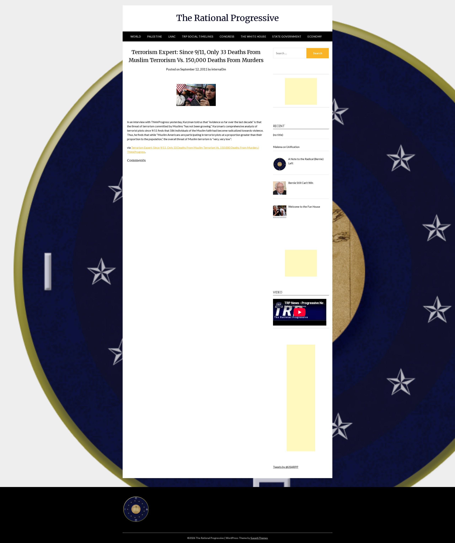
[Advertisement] (301, 91)
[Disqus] (196, 224)
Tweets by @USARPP (285, 467)
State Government (286, 36)
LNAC (172, 36)
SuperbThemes (259, 537)
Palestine (154, 36)
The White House (253, 36)
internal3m (219, 69)
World (135, 36)
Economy (314, 36)
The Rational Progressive (227, 18)
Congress (227, 36)
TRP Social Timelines (197, 36)
